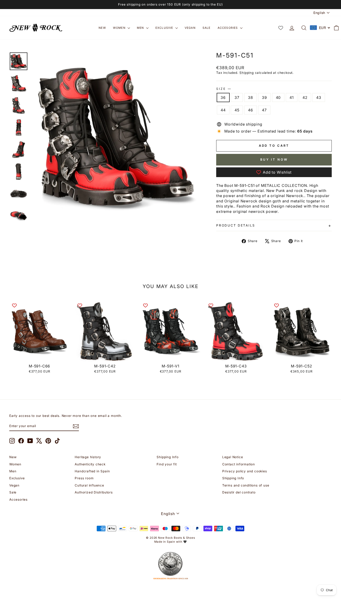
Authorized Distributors (94, 492)
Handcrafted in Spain (92, 471)
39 (264, 97)
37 (237, 97)
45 (237, 110)
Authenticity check (90, 464)
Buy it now (274, 159)
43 (318, 97)
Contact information (238, 464)
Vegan (190, 27)
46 (250, 110)
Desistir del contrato (239, 492)
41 (292, 97)
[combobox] (320, 27)
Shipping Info (167, 457)
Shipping (246, 73)
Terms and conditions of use (245, 485)
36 (223, 97)
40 (278, 97)
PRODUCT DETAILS (235, 225)
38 (250, 97)
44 (223, 110)
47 (264, 110)
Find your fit (167, 464)
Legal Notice (232, 457)
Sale (207, 27)
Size (223, 89)
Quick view (39, 356)
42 (305, 97)
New (102, 27)
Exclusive (164, 27)
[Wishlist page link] (280, 28)
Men (141, 27)
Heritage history (88, 457)
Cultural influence (89, 485)
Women (119, 27)
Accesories (228, 27)
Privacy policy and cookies (244, 471)
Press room (84, 478)
